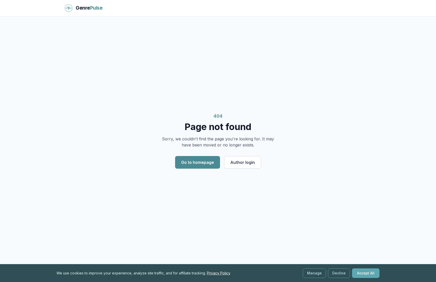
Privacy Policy (218, 273)
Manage (314, 273)
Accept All (365, 273)
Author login (242, 162)
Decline (339, 273)
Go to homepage (197, 162)
